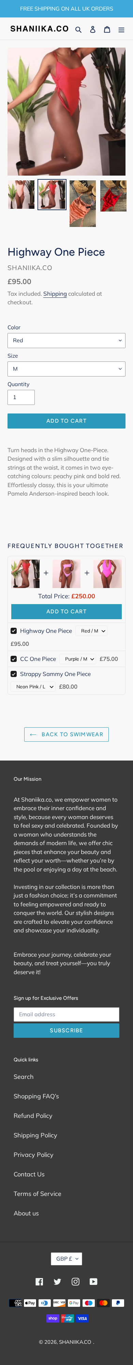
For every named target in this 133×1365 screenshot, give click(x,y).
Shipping (55, 293)
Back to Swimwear (71, 734)
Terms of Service (37, 1194)
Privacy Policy (34, 1155)
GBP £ (64, 1258)
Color (14, 327)
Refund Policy (33, 1116)
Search (24, 1077)
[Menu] (121, 29)
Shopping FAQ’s (36, 1096)
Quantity (19, 384)
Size (13, 355)
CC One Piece (38, 658)
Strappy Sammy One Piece (55, 673)
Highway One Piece (46, 630)
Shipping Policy (35, 1135)
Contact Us (29, 1174)
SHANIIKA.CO (75, 1342)
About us (26, 1213)
